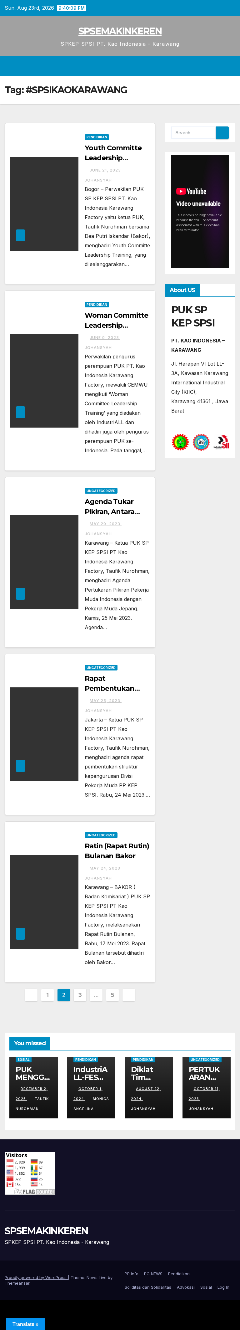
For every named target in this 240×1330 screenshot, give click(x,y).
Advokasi (186, 1287)
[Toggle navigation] (229, 66)
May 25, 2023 (106, 700)
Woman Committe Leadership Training (116, 325)
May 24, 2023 (106, 868)
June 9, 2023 (105, 337)
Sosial (24, 1059)
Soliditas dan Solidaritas (148, 1287)
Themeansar (17, 1283)
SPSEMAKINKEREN (120, 31)
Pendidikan (97, 137)
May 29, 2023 (106, 523)
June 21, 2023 (106, 170)
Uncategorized (101, 491)
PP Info (131, 1273)
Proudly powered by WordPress (36, 1277)
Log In (223, 1287)
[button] (217, 66)
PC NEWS (153, 1273)
